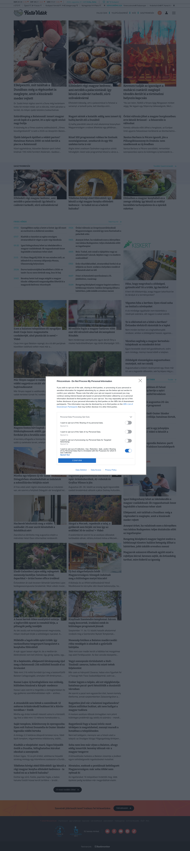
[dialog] (96, 425)
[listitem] (96, 417)
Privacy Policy (110, 470)
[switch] (128, 422)
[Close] (141, 381)
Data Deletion (81, 470)
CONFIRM (77, 460)
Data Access (96, 470)
